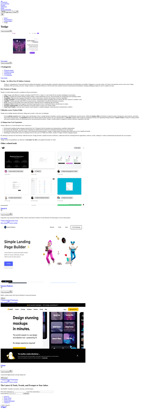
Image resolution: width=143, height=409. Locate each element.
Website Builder (9, 70)
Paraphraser (8, 73)
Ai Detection (8, 75)
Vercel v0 (4, 208)
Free (4, 298)
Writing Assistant (9, 72)
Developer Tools (13, 220)
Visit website (4, 61)
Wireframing (15, 300)
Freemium (5, 378)
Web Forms (5, 220)
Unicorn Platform (7, 286)
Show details (4, 223)
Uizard (3, 365)
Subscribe (26, 393)
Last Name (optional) (32, 391)
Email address (4, 393)
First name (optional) (6, 391)
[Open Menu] (2, 14)
